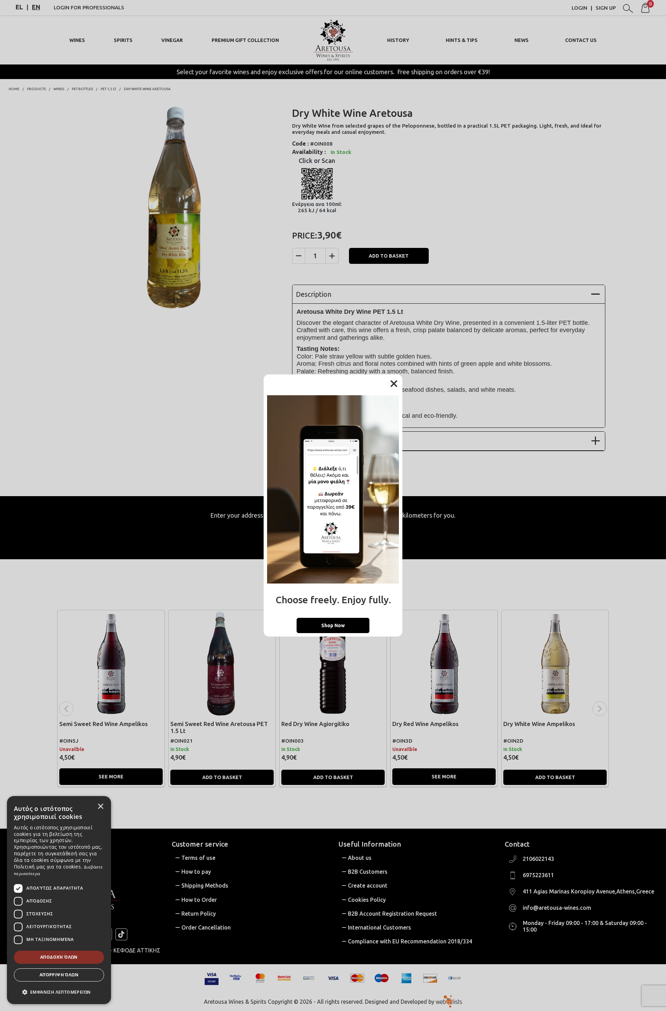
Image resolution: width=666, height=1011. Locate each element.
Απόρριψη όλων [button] (59, 975)
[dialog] (59, 900)
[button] (59, 991)
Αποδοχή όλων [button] (59, 957)
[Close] (393, 384)
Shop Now (333, 625)
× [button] (100, 806)
